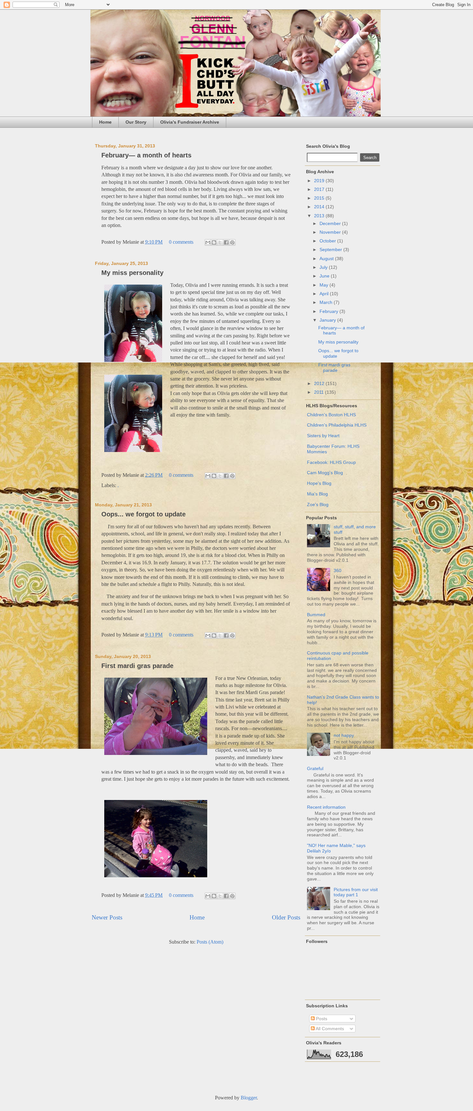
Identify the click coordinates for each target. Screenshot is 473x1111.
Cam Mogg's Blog (325, 472)
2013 (320, 215)
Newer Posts (107, 917)
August (327, 258)
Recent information (326, 807)
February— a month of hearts (146, 155)
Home (105, 122)
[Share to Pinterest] (232, 242)
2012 (320, 383)
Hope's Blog (319, 483)
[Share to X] (220, 242)
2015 (320, 198)
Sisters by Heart (323, 435)
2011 (319, 392)
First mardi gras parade (137, 665)
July (324, 267)
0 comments (181, 242)
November (331, 232)
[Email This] (208, 242)
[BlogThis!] (214, 242)
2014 (320, 206)
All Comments (329, 1028)
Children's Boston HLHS (331, 414)
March (327, 302)
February (329, 311)
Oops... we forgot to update (143, 514)
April (325, 293)
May (324, 284)
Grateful (315, 768)
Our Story (135, 122)
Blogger (249, 1097)
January (328, 320)
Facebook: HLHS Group (331, 462)
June (325, 275)
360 (337, 570)
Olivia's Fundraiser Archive (189, 122)
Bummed (316, 614)
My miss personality (132, 272)
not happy (344, 735)
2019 (320, 180)
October (328, 240)
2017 (320, 189)
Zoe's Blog (318, 504)
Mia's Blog (317, 493)
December (331, 223)
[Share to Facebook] (226, 242)
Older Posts (286, 917)
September (331, 249)
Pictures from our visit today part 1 (356, 892)
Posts (321, 1018)
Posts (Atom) (210, 942)
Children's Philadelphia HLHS (336, 425)
